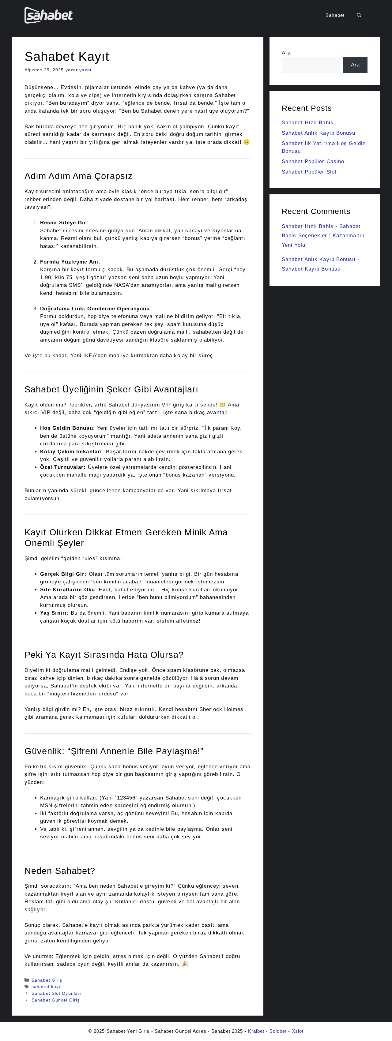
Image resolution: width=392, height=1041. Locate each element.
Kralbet (256, 1031)
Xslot (298, 1031)
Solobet (278, 1031)
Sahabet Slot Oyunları (56, 993)
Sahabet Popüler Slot (309, 172)
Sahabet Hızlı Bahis (308, 122)
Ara (286, 53)
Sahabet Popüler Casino (313, 161)
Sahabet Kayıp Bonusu (311, 269)
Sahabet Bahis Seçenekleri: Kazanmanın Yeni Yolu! (323, 235)
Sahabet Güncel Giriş (56, 1000)
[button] (359, 15)
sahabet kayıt (47, 986)
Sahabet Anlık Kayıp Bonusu (319, 133)
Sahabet (335, 15)
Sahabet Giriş (47, 980)
